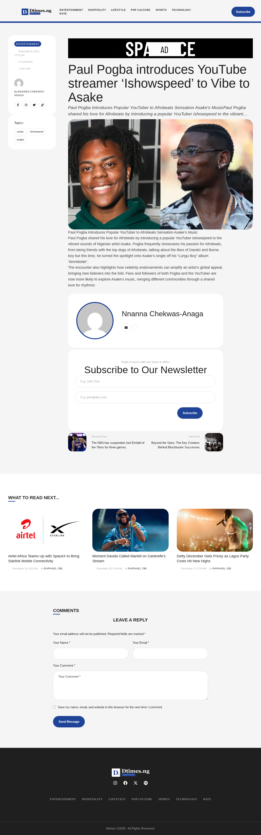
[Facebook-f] (17, 104)
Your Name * (61, 642)
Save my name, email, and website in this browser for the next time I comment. (110, 707)
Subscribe (190, 413)
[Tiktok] (42, 104)
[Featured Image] (46, 530)
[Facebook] (125, 783)
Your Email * (141, 642)
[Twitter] (34, 104)
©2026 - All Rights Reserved (135, 828)
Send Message (69, 721)
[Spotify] (146, 783)
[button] (243, 12)
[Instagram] (26, 104)
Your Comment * (64, 665)
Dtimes (111, 828)
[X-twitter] (136, 783)
